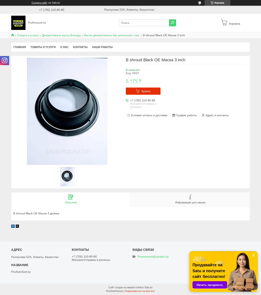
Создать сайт (39, 2)
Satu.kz (148, 287)
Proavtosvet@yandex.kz (153, 256)
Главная (19, 47)
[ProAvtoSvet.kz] (18, 22)
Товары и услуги (28, 35)
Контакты (80, 47)
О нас (64, 47)
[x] (17, 226)
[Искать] (172, 22)
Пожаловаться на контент (140, 291)
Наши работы (102, 47)
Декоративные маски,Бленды (61, 35)
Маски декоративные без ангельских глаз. (112, 35)
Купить (146, 91)
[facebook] (13, 226)
